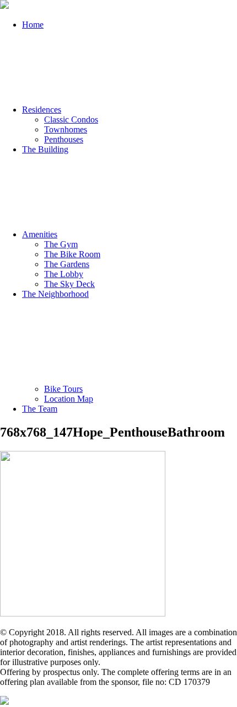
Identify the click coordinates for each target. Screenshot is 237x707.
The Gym (61, 244)
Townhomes (65, 129)
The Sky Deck (69, 284)
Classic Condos (71, 119)
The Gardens (66, 264)
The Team (39, 408)
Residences (41, 109)
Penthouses (63, 139)
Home (33, 24)
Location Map (68, 398)
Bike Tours (63, 389)
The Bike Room (72, 254)
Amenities (39, 234)
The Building (45, 149)
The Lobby (63, 274)
